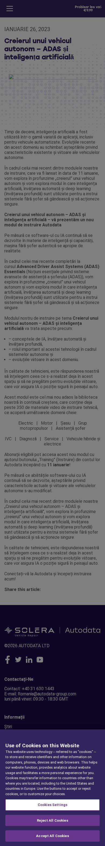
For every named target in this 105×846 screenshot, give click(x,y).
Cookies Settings (52, 805)
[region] (52, 787)
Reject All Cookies (52, 820)
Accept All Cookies (52, 836)
